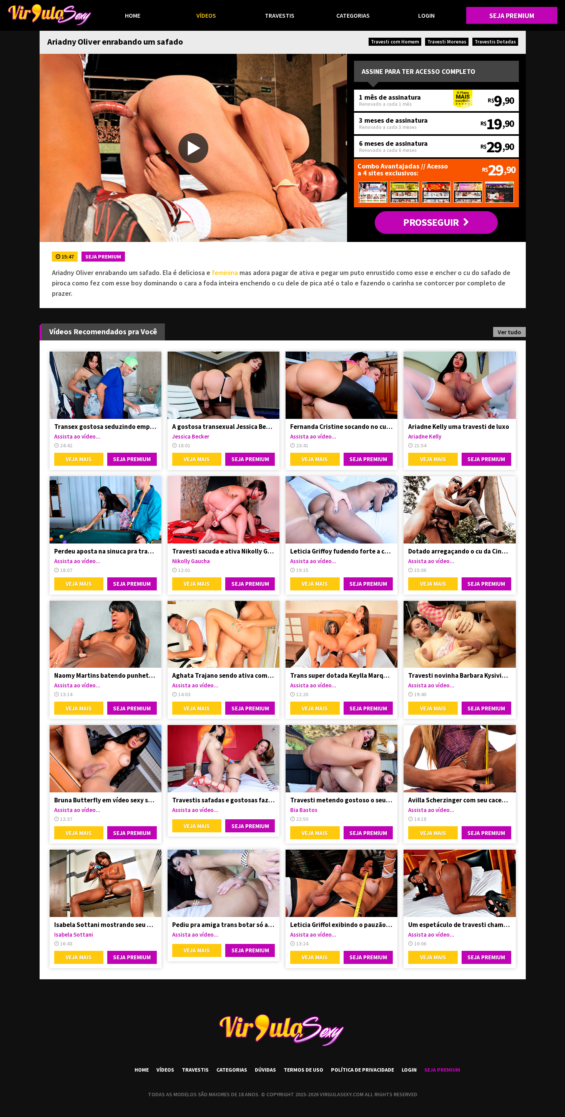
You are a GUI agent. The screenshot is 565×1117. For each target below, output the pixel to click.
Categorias (353, 15)
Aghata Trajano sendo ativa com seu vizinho (223, 675)
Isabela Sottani (73, 934)
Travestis (279, 15)
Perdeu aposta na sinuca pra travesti (105, 551)
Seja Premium (511, 15)
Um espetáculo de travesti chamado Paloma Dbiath (459, 924)
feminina (225, 272)
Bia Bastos (303, 810)
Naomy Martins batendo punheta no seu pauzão (105, 675)
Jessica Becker (190, 436)
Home (132, 15)
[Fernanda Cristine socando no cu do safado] (341, 385)
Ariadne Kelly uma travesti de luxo (458, 426)
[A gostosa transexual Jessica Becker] (223, 385)
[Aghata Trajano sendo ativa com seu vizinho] (223, 634)
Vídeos (206, 15)
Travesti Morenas (446, 41)
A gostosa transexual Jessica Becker (223, 426)
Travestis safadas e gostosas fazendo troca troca (223, 800)
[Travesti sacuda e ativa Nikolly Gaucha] (223, 509)
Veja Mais (79, 459)
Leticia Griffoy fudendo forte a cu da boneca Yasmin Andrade (341, 551)
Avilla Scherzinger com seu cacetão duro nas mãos (459, 800)
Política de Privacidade (362, 1069)
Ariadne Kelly (424, 436)
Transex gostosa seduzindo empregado (105, 426)
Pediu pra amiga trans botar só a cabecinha (223, 924)
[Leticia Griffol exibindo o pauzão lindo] (341, 883)
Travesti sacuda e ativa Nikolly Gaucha (223, 551)
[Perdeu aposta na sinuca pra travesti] (105, 509)
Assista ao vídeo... (77, 436)
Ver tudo (509, 332)
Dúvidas (265, 1069)
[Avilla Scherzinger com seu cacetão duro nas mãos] (459, 758)
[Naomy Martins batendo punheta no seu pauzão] (105, 634)
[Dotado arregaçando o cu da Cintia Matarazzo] (459, 509)
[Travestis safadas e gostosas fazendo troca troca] (223, 758)
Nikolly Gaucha (191, 561)
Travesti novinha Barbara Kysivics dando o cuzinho (459, 675)
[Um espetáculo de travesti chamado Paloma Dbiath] (459, 883)
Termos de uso (303, 1069)
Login (426, 15)
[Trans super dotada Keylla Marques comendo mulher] (341, 634)
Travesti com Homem (395, 41)
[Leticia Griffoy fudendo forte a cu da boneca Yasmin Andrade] (341, 509)
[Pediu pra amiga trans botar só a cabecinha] (223, 883)
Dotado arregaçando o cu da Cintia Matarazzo (459, 551)
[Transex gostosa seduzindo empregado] (105, 385)
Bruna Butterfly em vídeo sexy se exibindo (105, 800)
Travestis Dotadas (495, 41)
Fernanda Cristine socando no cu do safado (341, 426)
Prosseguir (431, 222)
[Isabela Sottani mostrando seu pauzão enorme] (105, 883)
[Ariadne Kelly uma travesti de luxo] (459, 385)
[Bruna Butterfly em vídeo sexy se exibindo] (105, 758)
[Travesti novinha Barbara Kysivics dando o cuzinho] (459, 634)
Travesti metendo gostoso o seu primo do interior (341, 800)
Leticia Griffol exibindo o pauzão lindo (341, 924)
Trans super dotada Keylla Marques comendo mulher (341, 675)
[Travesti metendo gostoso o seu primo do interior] (341, 758)
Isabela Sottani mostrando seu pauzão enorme (105, 924)
